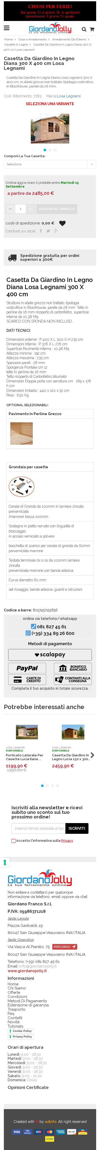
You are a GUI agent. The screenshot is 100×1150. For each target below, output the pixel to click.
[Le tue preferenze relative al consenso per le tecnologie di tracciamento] (5, 862)
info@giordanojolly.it (37, 966)
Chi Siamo (17, 988)
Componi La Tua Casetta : (25, 156)
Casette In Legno (16, 44)
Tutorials (15, 1026)
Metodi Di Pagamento (27, 1001)
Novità (13, 1022)
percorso (62, 947)
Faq (11, 1013)
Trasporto (16, 1009)
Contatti (15, 1018)
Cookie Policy (22, 1031)
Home (8, 39)
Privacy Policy (22, 1036)
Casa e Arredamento (32, 39)
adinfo (50, 1122)
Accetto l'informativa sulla (44, 840)
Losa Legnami (69, 96)
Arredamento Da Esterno (69, 39)
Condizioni (17, 997)
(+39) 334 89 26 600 (53, 633)
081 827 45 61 (51, 627)
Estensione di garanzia (28, 1005)
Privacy (67, 840)
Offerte (14, 992)
